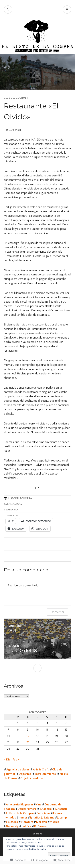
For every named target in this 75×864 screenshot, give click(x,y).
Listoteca (12, 822)
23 (27, 742)
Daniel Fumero (27, 809)
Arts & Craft (41, 769)
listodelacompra (20, 498)
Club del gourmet (16, 97)
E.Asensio (11, 509)
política (26, 826)
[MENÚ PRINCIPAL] (67, 9)
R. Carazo (40, 826)
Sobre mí (37, 833)
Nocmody (12, 826)
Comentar (57, 612)
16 (28, 736)
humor (23, 817)
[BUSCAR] (8, 9)
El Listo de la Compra (20, 813)
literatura (27, 822)
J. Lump (62, 817)
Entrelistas (43, 813)
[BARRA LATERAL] (37, 668)
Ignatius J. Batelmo (42, 817)
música (54, 822)
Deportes (25, 774)
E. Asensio (61, 809)
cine (39, 804)
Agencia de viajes (17, 769)
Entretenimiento (45, 774)
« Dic (7, 759)
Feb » (16, 759)
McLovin (41, 822)
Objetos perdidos (31, 778)
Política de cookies (38, 849)
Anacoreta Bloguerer (19, 804)
